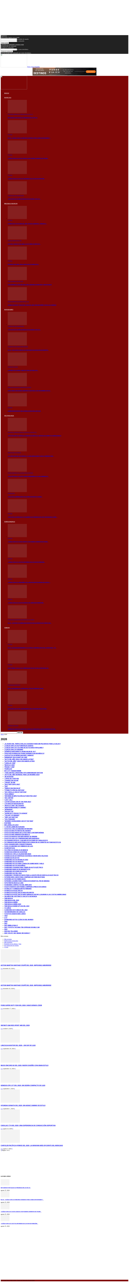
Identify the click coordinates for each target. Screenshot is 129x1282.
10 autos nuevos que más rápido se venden (20, 836)
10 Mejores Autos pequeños (14, 865)
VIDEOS (7, 627)
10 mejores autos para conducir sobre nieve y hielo (24, 864)
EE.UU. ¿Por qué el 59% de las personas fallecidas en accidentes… (28, 350)
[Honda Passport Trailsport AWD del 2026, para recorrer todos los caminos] (17, 300)
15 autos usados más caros (15, 914)
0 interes (7, 823)
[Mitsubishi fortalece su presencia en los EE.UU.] (17, 112)
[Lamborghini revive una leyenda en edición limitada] (17, 406)
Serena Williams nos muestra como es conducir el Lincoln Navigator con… (32, 729)
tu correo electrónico (22, 49)
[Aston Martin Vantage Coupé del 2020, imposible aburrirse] (10, 962)
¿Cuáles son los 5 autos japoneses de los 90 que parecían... (19, 1223)
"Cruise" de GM (9, 782)
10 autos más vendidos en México (17, 835)
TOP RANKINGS (9, 521)
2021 (5, 923)
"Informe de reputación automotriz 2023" (20, 796)
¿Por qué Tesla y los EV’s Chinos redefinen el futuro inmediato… (28, 476)
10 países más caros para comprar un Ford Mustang (24, 877)
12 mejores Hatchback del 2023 (15, 910)
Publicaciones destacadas (11, 941)
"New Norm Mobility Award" (15, 807)
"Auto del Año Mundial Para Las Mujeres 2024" (22, 775)
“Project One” (9, 767)
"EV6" (6, 786)
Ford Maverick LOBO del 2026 (15, 281)
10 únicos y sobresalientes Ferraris (18, 889)
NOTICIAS (7, 97)
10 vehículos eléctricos (13, 891)
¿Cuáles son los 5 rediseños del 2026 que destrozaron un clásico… (29, 582)
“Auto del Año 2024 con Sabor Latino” (19, 759)
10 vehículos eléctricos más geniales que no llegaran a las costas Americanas (35, 894)
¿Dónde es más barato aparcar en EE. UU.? (20, 751)
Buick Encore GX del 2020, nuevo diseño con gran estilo (24, 1065)
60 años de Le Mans (13, 366)
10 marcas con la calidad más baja (17, 854)
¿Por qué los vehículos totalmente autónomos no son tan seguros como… (32, 517)
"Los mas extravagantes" (14, 804)
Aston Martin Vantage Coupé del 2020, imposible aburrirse (26, 965)
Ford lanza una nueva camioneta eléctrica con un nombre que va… (29, 390)
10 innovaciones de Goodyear (15, 852)
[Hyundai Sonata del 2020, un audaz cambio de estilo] (10, 1102)
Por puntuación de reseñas (11, 945)
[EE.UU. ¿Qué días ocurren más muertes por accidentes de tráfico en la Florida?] (17, 618)
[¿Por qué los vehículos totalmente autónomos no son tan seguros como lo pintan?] (17, 512)
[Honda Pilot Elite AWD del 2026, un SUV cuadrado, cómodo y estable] (17, 218)
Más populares (8, 942)
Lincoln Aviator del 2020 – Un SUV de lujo (18, 1045)
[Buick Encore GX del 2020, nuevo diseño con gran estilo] (10, 1062)
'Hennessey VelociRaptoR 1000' (15, 757)
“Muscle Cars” (9, 765)
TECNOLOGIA (9, 415)
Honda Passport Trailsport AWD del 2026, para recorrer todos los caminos (32, 305)
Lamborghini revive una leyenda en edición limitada (24, 411)
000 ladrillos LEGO (11, 825)
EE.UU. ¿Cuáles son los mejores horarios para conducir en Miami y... (22, 1199)
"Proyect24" (9, 811)
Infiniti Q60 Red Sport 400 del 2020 (15, 1025)
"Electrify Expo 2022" (12, 784)
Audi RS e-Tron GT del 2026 (15, 240)
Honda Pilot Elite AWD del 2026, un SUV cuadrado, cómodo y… (27, 223)
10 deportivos (9, 848)
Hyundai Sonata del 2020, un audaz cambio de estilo (23, 1105)
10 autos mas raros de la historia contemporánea (24, 833)
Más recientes (8, 939)
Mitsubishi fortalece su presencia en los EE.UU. (20, 114)
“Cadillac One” (10, 763)
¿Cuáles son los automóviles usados (18, 746)
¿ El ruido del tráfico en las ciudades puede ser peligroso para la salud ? (32, 744)
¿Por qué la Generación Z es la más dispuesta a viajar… (25, 497)
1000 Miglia (8, 898)
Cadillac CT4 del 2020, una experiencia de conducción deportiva (28, 1125)
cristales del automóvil (14, 452)
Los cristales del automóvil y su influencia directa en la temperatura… (31, 456)
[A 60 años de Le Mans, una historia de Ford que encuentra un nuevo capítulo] (17, 365)
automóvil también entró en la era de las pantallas (22, 432)
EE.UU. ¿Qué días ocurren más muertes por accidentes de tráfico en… (30, 623)
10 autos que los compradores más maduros (21, 838)
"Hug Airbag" (9, 794)
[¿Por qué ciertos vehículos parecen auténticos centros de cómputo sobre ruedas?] (17, 430)
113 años (7, 908)
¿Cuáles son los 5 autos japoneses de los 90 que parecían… (26, 178)
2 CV (5, 918)
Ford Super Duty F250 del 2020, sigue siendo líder (21, 1005)
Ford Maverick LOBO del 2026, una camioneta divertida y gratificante (30, 284)
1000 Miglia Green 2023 (12, 904)
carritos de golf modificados (16, 195)
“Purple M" (8, 769)
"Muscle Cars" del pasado (14, 806)
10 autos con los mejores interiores (18, 829)
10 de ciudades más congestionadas (18, 844)
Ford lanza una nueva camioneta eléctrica (19, 387)
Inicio (2, 734)
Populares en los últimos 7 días (12, 944)
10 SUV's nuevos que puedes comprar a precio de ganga (25, 887)
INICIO (6, 93)
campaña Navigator (13, 725)
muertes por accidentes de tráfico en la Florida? (21, 619)
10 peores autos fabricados (15, 879)
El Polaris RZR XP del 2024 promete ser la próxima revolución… (27, 708)
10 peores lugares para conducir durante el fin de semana (26, 881)
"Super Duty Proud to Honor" (16, 813)
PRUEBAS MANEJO (10, 203)
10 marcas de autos (11, 858)
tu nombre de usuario (23, 39)
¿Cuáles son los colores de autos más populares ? (24, 748)
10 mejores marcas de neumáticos (17, 869)
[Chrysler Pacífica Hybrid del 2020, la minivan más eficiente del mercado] (10, 1142)
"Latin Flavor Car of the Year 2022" (17, 802)
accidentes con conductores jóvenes (18, 346)
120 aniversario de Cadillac (14, 912)
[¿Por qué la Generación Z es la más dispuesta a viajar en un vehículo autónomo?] (17, 491)
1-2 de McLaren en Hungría (14, 827)
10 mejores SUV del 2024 (13, 873)
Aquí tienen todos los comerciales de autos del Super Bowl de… (28, 668)
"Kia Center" (9, 798)
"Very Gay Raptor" (11, 817)
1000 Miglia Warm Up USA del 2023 (16, 906)
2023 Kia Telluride (11, 931)
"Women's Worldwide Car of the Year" (18, 821)
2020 (5, 921)
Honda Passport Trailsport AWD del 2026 (18, 301)
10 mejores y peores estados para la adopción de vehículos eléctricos (31, 875)
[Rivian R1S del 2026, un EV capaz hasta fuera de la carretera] (17, 259)
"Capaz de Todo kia (11, 778)
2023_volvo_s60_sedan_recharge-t (17, 933)
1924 (5, 916)
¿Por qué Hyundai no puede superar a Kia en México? (24, 753)
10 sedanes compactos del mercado (18, 885)
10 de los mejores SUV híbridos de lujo (18, 846)
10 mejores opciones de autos (15, 871)
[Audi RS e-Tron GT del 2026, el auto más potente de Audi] (17, 239)
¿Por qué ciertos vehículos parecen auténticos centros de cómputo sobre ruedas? (34, 435)
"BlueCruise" (9, 777)
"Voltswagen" (9, 819)
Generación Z (11, 493)
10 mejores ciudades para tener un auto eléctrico (23, 867)
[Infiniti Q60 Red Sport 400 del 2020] (10, 1022)
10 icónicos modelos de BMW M (16, 850)
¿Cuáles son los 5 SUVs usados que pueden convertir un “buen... (21, 1211)
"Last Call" (8, 800)
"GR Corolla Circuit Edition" (15, 792)
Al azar (6, 947)
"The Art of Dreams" (12, 815)
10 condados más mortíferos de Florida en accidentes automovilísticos (32, 842)
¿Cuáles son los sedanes (13, 750)
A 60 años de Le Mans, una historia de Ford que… (23, 370)
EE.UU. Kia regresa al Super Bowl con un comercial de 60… (26, 688)
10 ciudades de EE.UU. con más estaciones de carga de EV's (26, 840)
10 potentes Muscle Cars (13, 883)
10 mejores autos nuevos (13, 862)
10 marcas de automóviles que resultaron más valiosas (26, 856)
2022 (5, 929)
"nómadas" (8, 809)
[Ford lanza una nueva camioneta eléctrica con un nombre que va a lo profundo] (17, 385)
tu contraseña (20, 41)
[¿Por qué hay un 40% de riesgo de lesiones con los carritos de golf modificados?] (17, 194)
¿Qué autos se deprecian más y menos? (19, 755)
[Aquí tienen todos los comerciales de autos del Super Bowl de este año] (17, 663)
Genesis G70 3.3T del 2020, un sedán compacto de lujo (23, 1085)
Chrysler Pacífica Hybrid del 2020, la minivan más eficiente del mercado (32, 1145)
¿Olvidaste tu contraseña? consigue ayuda (12, 44)
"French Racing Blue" (12, 788)
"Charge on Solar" (11, 780)
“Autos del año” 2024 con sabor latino (19, 761)
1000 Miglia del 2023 (11, 900)
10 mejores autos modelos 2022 (16, 860)
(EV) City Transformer (12, 771)
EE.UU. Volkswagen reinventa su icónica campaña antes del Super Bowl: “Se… (32, 648)
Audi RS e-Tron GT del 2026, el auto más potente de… (24, 244)
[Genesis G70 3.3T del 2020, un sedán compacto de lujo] (10, 1082)
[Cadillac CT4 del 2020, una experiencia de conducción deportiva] (10, 1122)
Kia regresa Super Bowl (14, 685)
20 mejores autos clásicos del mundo (18, 920)
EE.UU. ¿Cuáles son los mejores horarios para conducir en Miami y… (29, 138)
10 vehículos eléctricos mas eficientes (19, 892)
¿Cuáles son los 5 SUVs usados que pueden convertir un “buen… (28, 158)
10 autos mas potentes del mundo (17, 831)
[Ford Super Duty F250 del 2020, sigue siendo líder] (10, 1002)
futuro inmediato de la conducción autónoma (20, 472)
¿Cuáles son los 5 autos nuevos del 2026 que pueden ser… (26, 603)
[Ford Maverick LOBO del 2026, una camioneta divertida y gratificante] (17, 279)
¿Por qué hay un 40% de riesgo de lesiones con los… (24, 199)
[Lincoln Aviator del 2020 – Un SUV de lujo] (10, 1042)
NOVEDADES (8, 309)
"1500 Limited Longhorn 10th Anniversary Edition (23, 773)
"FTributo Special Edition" (14, 790)
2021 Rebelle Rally (11, 925)
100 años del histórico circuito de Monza (20, 896)
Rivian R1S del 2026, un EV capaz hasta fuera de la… (23, 264)
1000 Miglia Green (11, 902)
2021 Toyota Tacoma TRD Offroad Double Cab (21, 927)
